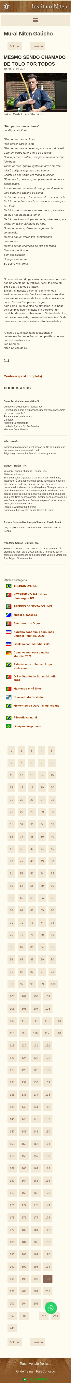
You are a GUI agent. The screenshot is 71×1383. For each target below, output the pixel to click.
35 (52, 824)
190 (47, 1254)
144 (24, 1119)
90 (52, 959)
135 (12, 1094)
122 (47, 1045)
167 (12, 1193)
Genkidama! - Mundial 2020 (32, 644)
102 (24, 996)
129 (36, 1070)
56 (11, 885)
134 (47, 1082)
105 (12, 1008)
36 (11, 836)
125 (36, 1057)
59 (42, 885)
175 (12, 1217)
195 (12, 1279)
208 (24, 1315)
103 (36, 996)
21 (11, 799)
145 (36, 1119)
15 (52, 775)
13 (31, 775)
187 (12, 1254)
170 (47, 1193)
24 (42, 799)
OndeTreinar (25, 1371)
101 (12, 996)
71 (11, 922)
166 (47, 1180)
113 (58, 1021)
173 (36, 1205)
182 (47, 1229)
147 (12, 1131)
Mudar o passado (25, 614)
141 (36, 1107)
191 (12, 1266)
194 (47, 1266)
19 (42, 787)
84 (42, 947)
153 (36, 1143)
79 (42, 934)
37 (21, 836)
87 (21, 959)
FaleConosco (45, 1371)
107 (36, 1008)
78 (32, 934)
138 (47, 1094)
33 (32, 824)
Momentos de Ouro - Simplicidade (36, 705)
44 (42, 848)
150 (47, 1131)
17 (21, 787)
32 (21, 824)
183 (12, 1242)
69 (42, 910)
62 (21, 898)
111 (35, 1021)
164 (24, 1180)
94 (42, 971)
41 (11, 848)
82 (21, 947)
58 (32, 885)
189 (36, 1254)
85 (52, 947)
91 (11, 971)
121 (35, 1045)
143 (12, 1119)
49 (42, 861)
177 (36, 1217)
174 (47, 1205)
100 (53, 984)
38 (32, 836)
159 (12, 1168)
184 (24, 1242)
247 (43, 1315)
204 (24, 1303)
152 (24, 1143)
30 (52, 812)
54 (42, 873)
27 (21, 812)
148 (24, 1131)
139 (12, 1107)
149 (36, 1131)
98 (32, 984)
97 (21, 984)
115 (23, 1033)
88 (32, 959)
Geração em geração (27, 726)
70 (52, 910)
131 (12, 1082)
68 (32, 910)
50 (52, 861)
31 (11, 824)
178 (47, 1217)
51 (11, 873)
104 (47, 996)
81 (11, 947)
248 (55, 1315)
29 (42, 812)
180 (24, 1229)
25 (52, 799)
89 (42, 959)
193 (36, 1266)
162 (47, 1168)
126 (47, 1057)
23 (32, 799)
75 (52, 922)
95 (52, 971)
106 (24, 1008)
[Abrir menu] (35, 20)
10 (51, 762)
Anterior (15, 46)
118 (58, 1033)
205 (36, 1303)
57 (21, 885)
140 (24, 1107)
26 (11, 812)
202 (47, 1291)
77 (21, 934)
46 (11, 861)
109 (12, 1021)
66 (11, 910)
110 (24, 1021)
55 (52, 873)
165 (36, 1180)
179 (12, 1229)
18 (32, 787)
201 (36, 1291)
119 (12, 1045)
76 (11, 934)
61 (11, 898)
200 (24, 1291)
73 (32, 922)
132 (24, 1082)
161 (36, 1168)
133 (36, 1082)
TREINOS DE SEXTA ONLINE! (33, 606)
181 (36, 1229)
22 (21, 799)
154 (47, 1143)
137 (36, 1094)
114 (12, 1033)
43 (32, 848)
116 (35, 1033)
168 (24, 1193)
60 (52, 885)
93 (32, 971)
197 (36, 1279)
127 (12, 1070)
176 (24, 1217)
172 (24, 1205)
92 (21, 971)
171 (12, 1205)
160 (24, 1168)
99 (42, 984)
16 (11, 787)
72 (21, 922)
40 (52, 836)
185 (36, 1242)
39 (42, 836)
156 (24, 1156)
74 (42, 922)
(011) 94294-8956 (38, 1379)
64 (42, 898)
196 (24, 1279)
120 (23, 1045)
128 (24, 1070)
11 (11, 775)
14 (42, 775)
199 (12, 1291)
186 (47, 1242)
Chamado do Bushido (28, 697)
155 (12, 1156)
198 (47, 1279)
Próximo (38, 46)
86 (11, 959)
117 (47, 1033)
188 (24, 1254)
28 (32, 812)
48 (32, 861)
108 (47, 1008)
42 (21, 848)
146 (47, 1119)
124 (24, 1057)
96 (11, 984)
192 (24, 1266)
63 (32, 898)
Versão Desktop (40, 1363)
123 (12, 1057)
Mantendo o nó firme (28, 688)
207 (12, 1315)
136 (24, 1094)
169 (36, 1193)
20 (52, 787)
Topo (23, 1363)
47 (21, 861)
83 (32, 947)
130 (47, 1070)
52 (21, 873)
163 (12, 1180)
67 (21, 910)
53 (32, 873)
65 (52, 898)
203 (12, 1303)
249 (12, 1328)
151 (12, 1143)
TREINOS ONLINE (25, 585)
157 (36, 1156)
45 (52, 848)
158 (47, 1156)
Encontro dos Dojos (27, 623)
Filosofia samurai (25, 717)
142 (47, 1107)
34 (42, 824)
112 (47, 1021)
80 (52, 934)
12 (21, 775)
